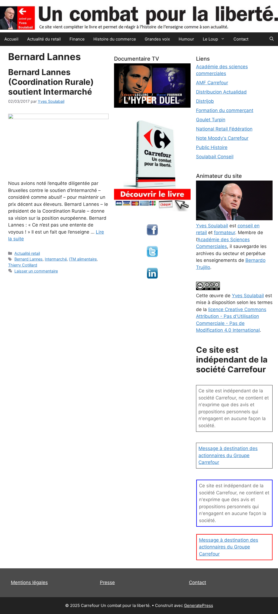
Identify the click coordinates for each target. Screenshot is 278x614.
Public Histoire (212, 147)
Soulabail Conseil (214, 156)
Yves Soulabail (248, 295)
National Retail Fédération (224, 129)
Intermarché (56, 259)
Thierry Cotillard (22, 265)
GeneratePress (198, 605)
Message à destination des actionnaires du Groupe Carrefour (228, 455)
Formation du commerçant (224, 110)
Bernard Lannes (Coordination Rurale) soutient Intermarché (51, 82)
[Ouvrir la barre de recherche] (271, 39)
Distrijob (205, 101)
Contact (240, 39)
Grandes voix (157, 39)
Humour (186, 39)
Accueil (11, 39)
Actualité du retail (44, 39)
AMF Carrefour (212, 82)
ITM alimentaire (83, 259)
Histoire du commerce (114, 39)
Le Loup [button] (210, 39)
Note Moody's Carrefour (222, 138)
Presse (107, 582)
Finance (77, 39)
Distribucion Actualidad (221, 92)
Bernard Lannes (28, 259)
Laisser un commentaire (36, 271)
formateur (224, 232)
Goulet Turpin (210, 119)
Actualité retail (27, 253)
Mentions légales (29, 582)
